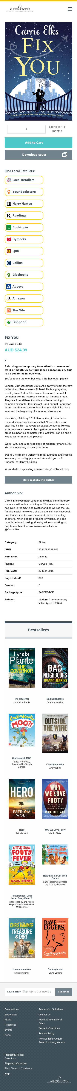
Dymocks (19, 239)
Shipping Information (16, 1063)
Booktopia (20, 227)
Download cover (34, 155)
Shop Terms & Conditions (18, 1068)
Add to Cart (34, 142)
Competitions (12, 1009)
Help (7, 1073)
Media (8, 1019)
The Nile (19, 310)
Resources (10, 1024)
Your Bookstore (24, 192)
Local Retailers (23, 180)
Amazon (19, 298)
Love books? (14, 991)
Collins (18, 263)
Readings (19, 215)
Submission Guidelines (50, 1009)
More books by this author (38, 480)
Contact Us (44, 1014)
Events (8, 1029)
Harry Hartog (22, 203)
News (8, 1035)
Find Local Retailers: (20, 171)
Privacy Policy (46, 1033)
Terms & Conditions (49, 1028)
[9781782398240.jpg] (39, 71)
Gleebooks (20, 275)
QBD (16, 251)
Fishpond (19, 322)
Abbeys (18, 286)
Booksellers (11, 1014)
